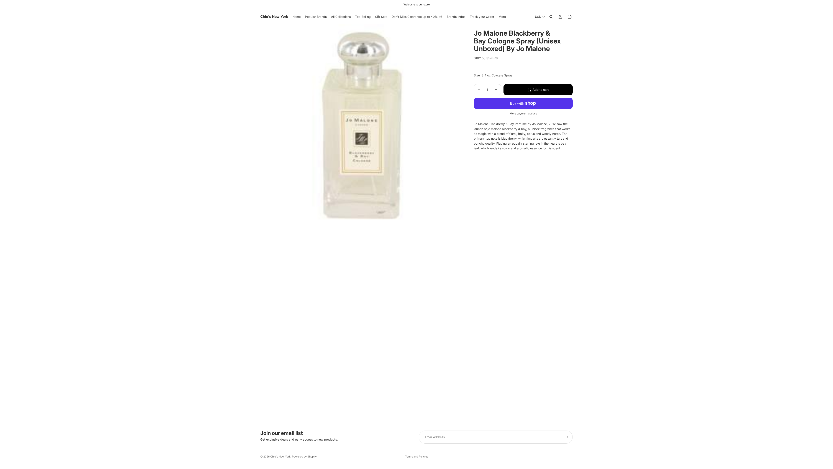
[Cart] (569, 16)
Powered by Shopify (304, 456)
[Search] (551, 16)
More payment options (523, 113)
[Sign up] (566, 437)
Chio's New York (280, 456)
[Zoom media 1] (361, 125)
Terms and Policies (416, 456)
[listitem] (502, 17)
